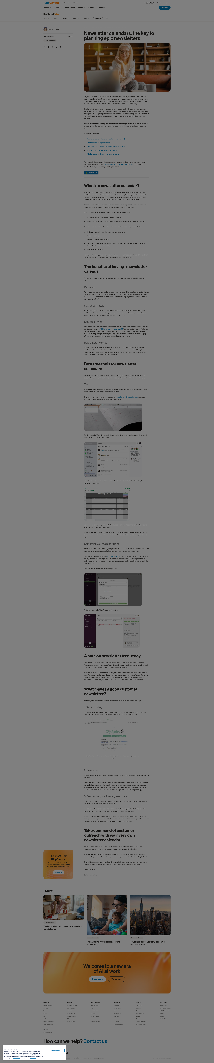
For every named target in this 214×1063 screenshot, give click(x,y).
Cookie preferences (56, 1050)
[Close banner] (64, 1046)
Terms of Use (33, 1058)
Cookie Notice (16, 1058)
